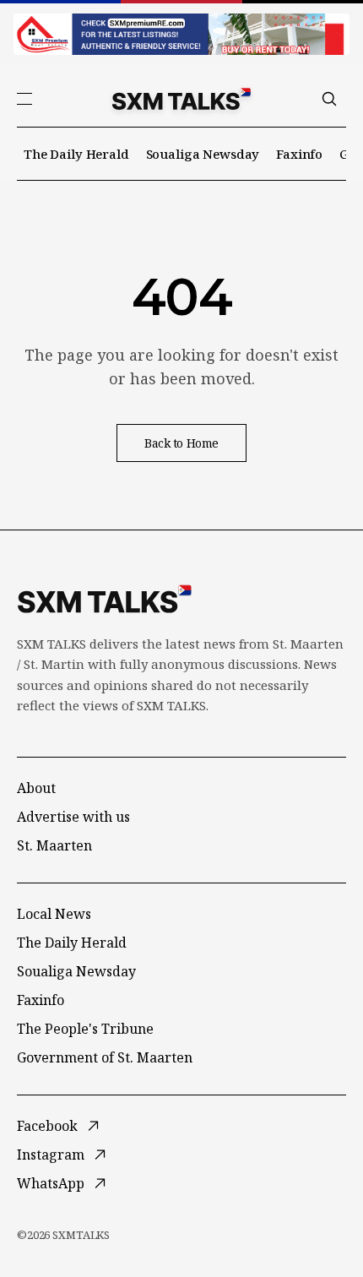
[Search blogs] (329, 99)
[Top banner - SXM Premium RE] (181, 34)
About (36, 788)
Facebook (47, 1126)
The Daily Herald (76, 153)
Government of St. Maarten (104, 1057)
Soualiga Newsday (203, 153)
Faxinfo (299, 153)
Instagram (50, 1154)
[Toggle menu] (24, 99)
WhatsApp (50, 1183)
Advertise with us (73, 816)
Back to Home (181, 443)
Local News (54, 914)
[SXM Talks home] (181, 98)
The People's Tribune (85, 1028)
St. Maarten (54, 845)
